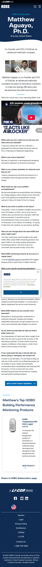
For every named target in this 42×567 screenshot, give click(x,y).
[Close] (38, 272)
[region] (21, 283)
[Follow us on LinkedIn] (26, 498)
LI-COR (21, 536)
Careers (21, 515)
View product (28, 466)
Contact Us (21, 542)
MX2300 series (14, 260)
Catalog (21, 532)
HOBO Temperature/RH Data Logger (29, 421)
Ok (21, 292)
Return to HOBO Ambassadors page (19, 478)
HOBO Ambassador (21, 14)
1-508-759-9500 (21, 546)
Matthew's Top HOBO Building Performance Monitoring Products (19, 405)
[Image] (21, 2)
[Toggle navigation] (39, 6)
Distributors (21, 528)
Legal (21, 519)
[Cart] (34, 6)
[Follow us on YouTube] (21, 498)
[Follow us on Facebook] (15, 498)
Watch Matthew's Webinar (19, 383)
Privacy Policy (21, 524)
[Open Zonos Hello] (14, 506)
